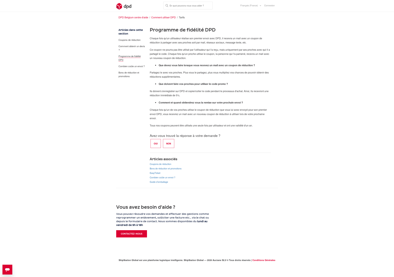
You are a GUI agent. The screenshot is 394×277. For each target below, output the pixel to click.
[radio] (156, 143)
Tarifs (182, 17)
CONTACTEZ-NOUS (131, 234)
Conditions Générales (263, 260)
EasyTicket (155, 172)
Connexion (269, 5)
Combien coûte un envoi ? (132, 66)
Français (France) (249, 5)
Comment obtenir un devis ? (132, 47)
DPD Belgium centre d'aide (133, 17)
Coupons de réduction (130, 39)
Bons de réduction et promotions (129, 74)
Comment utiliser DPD (163, 17)
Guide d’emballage (159, 181)
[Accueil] (124, 5)
